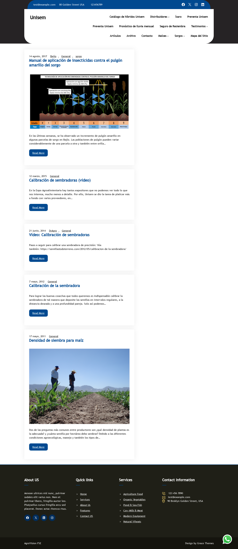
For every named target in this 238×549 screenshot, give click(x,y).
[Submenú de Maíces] (168, 36)
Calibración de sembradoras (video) (60, 180)
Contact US (86, 516)
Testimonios (198, 26)
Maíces (162, 36)
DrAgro (53, 230)
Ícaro (178, 17)
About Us (85, 505)
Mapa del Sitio (199, 36)
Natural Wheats (132, 521)
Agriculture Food (133, 494)
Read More (38, 153)
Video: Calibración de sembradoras (59, 235)
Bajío (53, 56)
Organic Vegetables (134, 499)
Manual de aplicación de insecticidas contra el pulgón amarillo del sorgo (75, 62)
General (66, 56)
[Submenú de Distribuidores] (169, 16)
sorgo (79, 56)
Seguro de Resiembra (172, 26)
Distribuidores (158, 17)
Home (83, 494)
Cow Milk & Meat (133, 510)
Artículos (115, 36)
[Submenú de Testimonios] (207, 26)
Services (85, 499)
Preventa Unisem (197, 17)
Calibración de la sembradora (54, 285)
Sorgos (179, 36)
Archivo (131, 36)
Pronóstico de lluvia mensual (136, 26)
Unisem (38, 17)
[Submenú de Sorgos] (184, 36)
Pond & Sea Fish (132, 505)
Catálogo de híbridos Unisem (127, 17)
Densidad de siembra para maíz (56, 340)
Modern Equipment (134, 516)
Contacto (147, 36)
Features (85, 510)
